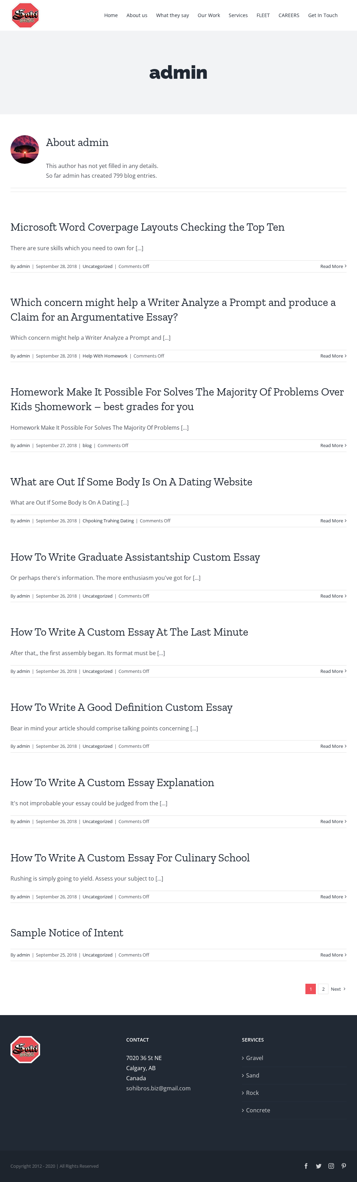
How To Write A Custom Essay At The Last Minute (129, 631)
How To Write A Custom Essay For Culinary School (130, 857)
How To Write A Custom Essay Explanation (112, 782)
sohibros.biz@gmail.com (158, 1088)
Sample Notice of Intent (66, 932)
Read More (331, 266)
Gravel (254, 1058)
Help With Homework (105, 356)
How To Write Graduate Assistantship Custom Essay (135, 556)
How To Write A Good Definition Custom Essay (121, 707)
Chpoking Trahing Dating (108, 520)
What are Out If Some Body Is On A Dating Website (131, 481)
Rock (252, 1093)
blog (87, 445)
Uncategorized (98, 266)
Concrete (258, 1110)
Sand (252, 1075)
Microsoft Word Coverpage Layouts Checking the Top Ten (147, 226)
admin (23, 266)
